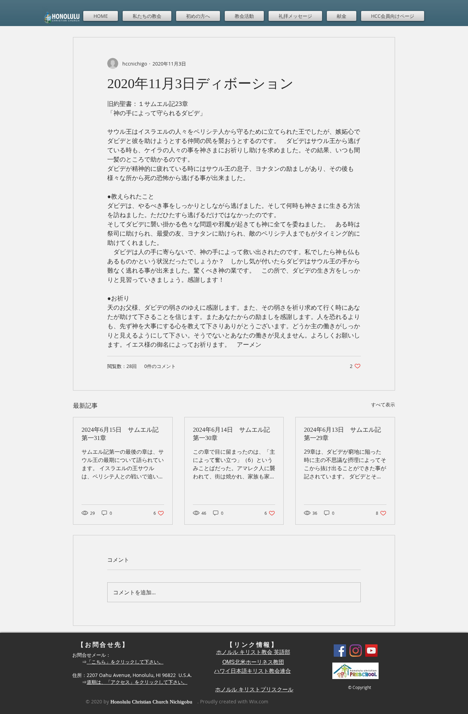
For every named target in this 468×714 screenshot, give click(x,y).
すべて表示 (383, 404)
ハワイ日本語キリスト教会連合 (252, 671)
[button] (147, 16)
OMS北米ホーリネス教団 (253, 662)
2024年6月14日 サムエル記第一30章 (231, 433)
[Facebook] (340, 650)
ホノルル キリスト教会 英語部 (253, 652)
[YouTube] (371, 650)
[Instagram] (355, 650)
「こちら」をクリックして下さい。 (125, 661)
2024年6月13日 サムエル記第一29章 (342, 433)
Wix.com (258, 701)
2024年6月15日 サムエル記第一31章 (120, 433)
